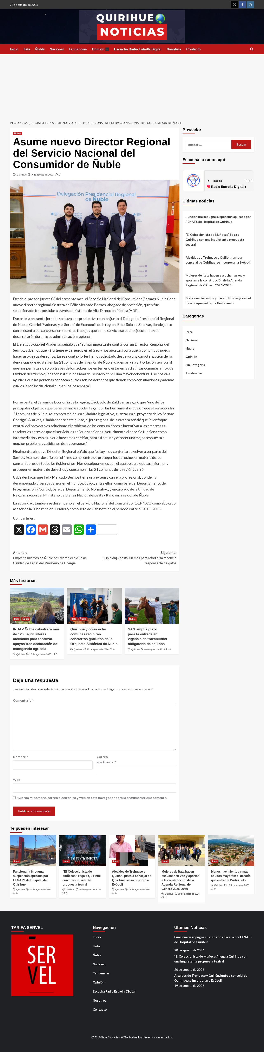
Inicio (14, 49)
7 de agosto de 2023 (43, 174)
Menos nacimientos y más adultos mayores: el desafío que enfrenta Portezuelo (218, 300)
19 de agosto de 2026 (139, 889)
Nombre (20, 757)
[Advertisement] (132, 85)
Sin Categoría (195, 365)
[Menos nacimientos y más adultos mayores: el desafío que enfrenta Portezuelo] (231, 850)
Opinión (100, 49)
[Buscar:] (209, 144)
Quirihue (21, 174)
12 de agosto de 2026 (97, 649)
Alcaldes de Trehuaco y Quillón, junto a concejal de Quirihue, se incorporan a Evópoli (218, 260)
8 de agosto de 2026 (154, 649)
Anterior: (50, 558)
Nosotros (173, 49)
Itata (27, 49)
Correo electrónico (106, 759)
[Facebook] (242, 4)
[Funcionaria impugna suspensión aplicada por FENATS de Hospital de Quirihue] (33, 850)
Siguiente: (140, 558)
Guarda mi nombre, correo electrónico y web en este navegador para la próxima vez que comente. (92, 798)
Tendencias (78, 49)
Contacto (193, 49)
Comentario (23, 700)
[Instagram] (250, 4)
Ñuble (40, 49)
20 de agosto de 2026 (40, 889)
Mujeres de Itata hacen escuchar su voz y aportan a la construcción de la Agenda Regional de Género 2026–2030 (215, 280)
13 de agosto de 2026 (40, 654)
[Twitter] (234, 4)
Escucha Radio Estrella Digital (137, 49)
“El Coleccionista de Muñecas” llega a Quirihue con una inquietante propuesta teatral (215, 239)
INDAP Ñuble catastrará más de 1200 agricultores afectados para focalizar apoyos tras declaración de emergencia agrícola (36, 639)
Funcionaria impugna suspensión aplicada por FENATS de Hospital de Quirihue (218, 219)
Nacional (57, 49)
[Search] (251, 49)
